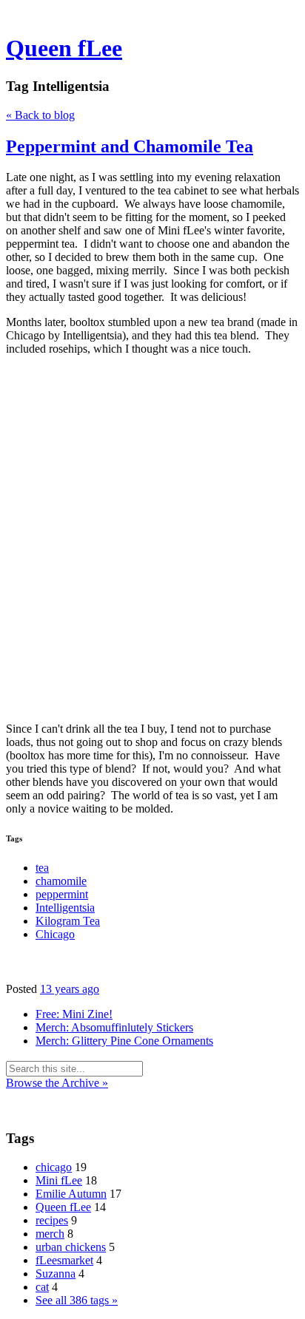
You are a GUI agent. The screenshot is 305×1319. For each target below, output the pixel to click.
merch (50, 1233)
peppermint (62, 894)
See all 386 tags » (77, 1300)
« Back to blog (40, 115)
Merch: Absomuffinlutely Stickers (114, 1027)
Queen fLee (64, 48)
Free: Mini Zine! (74, 1014)
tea (42, 867)
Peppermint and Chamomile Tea (129, 146)
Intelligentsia (65, 907)
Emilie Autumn (71, 1193)
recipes (52, 1220)
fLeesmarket (64, 1260)
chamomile (61, 881)
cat (42, 1287)
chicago (54, 1167)
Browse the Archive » (57, 1082)
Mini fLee (59, 1180)
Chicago (55, 934)
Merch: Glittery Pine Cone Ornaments (124, 1040)
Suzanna (56, 1273)
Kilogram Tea (68, 921)
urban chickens (71, 1247)
